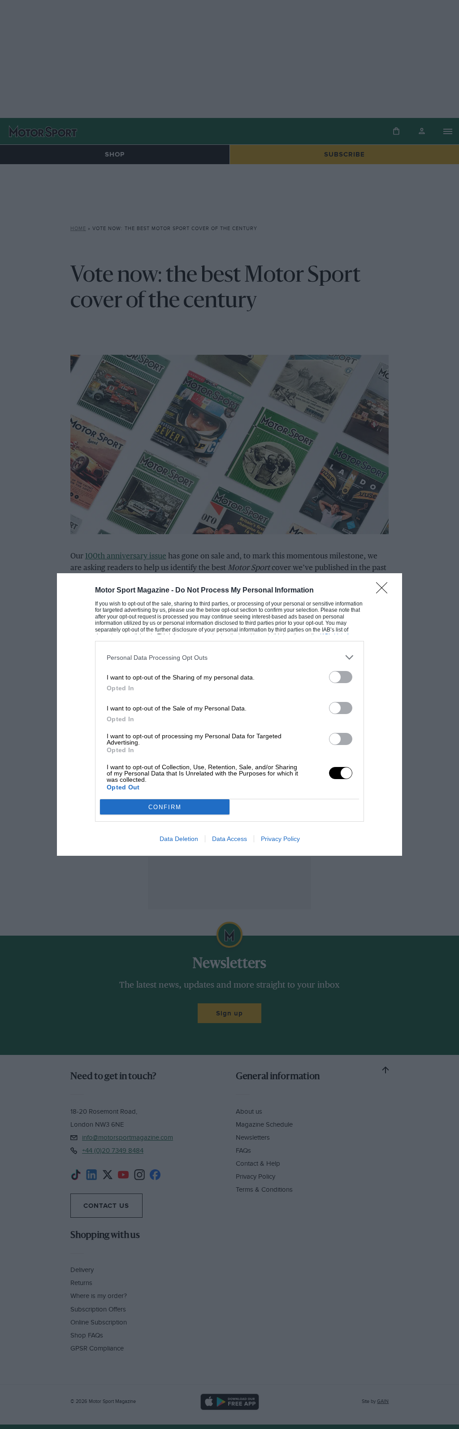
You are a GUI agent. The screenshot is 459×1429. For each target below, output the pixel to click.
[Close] (384, 590)
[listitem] (229, 657)
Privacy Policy (280, 838)
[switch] (340, 677)
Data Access (229, 838)
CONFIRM (165, 807)
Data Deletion (179, 838)
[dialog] (229, 714)
